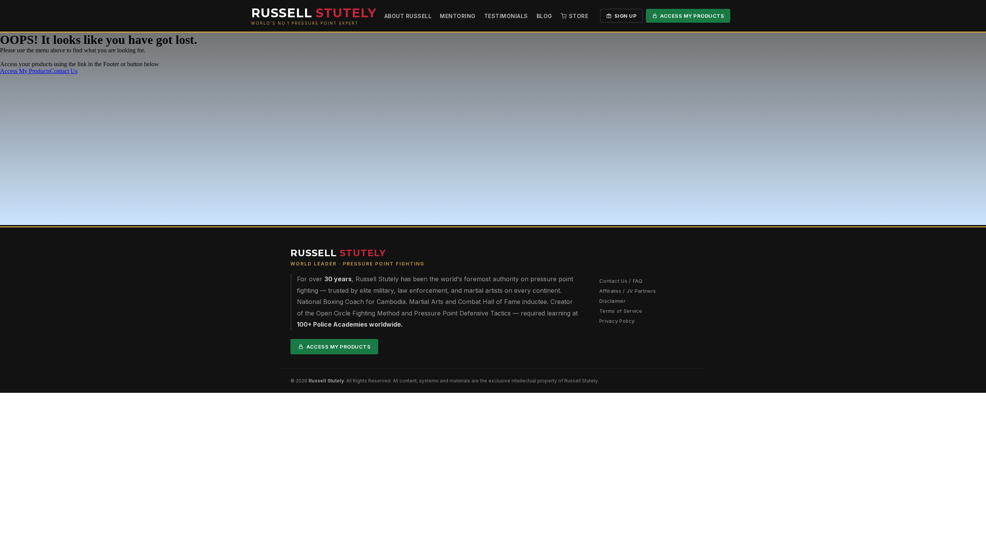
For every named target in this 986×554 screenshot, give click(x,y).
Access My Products (692, 16)
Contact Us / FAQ (621, 281)
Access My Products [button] (25, 71)
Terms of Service (620, 311)
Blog (544, 16)
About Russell (408, 16)
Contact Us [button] (63, 71)
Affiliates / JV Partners (627, 291)
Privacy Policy (616, 321)
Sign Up (625, 16)
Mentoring (458, 16)
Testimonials (506, 16)
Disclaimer (612, 301)
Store (579, 16)
